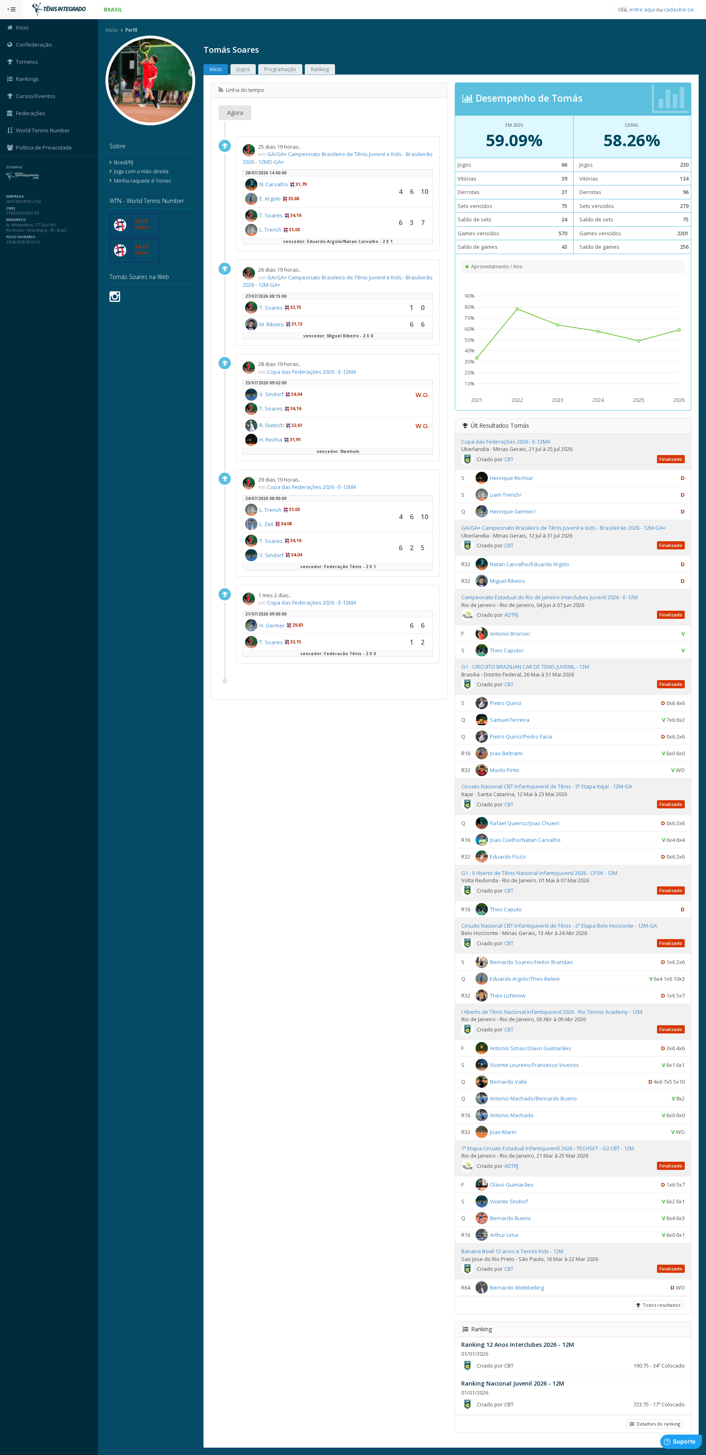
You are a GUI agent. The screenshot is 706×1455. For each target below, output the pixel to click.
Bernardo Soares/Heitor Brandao (531, 962)
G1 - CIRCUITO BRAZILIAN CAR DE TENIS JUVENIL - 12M (525, 666)
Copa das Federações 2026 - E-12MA (311, 371)
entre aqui (642, 9)
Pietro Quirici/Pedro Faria (521, 736)
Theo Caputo (506, 909)
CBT (509, 459)
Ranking (320, 69)
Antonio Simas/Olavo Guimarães (530, 1048)
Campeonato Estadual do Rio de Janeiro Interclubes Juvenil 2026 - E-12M (549, 597)
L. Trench (270, 229)
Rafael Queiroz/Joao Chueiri (524, 822)
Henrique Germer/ (513, 511)
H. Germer (272, 625)
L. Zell (266, 524)
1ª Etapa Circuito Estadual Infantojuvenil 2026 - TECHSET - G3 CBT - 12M (547, 1148)
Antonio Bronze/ (510, 633)
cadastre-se (679, 9)
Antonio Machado (512, 1115)
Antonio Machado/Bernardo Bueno (533, 1098)
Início (111, 30)
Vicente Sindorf (509, 1201)
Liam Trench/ (506, 494)
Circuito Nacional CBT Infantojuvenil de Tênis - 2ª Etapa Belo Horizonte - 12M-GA (559, 925)
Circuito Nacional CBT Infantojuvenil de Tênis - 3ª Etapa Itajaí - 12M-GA (546, 786)
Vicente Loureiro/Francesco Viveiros (534, 1065)
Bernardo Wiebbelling (517, 1287)
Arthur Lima (504, 1235)
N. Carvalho (273, 184)
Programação (280, 69)
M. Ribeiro (271, 324)
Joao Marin (503, 1132)
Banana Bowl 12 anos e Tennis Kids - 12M (512, 1251)
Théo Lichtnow (507, 995)
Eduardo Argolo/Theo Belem (525, 978)
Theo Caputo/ (507, 650)
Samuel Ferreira (510, 719)
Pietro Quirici (505, 703)
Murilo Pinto (504, 770)
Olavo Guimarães (512, 1184)
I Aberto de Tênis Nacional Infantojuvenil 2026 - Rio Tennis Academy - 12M (551, 1011)
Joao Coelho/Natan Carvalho (525, 839)
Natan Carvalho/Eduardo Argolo (529, 564)
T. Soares (271, 215)
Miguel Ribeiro (507, 581)
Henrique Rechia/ (511, 478)
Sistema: (14, 167)
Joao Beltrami (506, 753)
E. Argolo (270, 198)
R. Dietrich (271, 425)
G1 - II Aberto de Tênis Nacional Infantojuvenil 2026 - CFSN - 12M (539, 873)
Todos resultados (660, 1305)
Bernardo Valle (508, 1081)
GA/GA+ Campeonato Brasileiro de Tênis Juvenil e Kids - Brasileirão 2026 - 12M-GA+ (563, 527)
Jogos (243, 69)
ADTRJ (511, 614)
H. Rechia (270, 439)
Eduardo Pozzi (508, 856)
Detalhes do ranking (657, 1424)
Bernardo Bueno (510, 1218)
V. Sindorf (271, 394)
